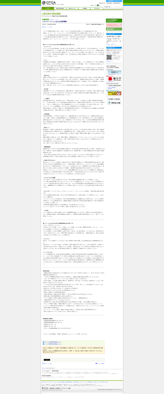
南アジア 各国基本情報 (66, 372)
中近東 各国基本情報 (76, 372)
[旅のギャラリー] (72, 8)
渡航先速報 (48, 377)
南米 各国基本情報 (103, 372)
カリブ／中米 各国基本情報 (94, 372)
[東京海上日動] (114, 104)
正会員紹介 (62, 382)
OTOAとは (44, 382)
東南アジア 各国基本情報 (56, 372)
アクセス (98, 382)
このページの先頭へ (101, 363)
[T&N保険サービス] (114, 99)
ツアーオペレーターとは (53, 382)
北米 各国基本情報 (84, 372)
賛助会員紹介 (69, 382)
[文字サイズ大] (99, 5)
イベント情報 (74, 377)
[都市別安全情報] (60, 8)
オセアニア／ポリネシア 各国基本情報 (109, 373)
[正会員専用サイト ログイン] (114, 1)
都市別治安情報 (81, 377)
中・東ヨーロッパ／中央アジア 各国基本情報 (50, 373)
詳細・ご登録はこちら (112, 44)
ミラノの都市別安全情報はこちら (53, 344)
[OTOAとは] (97, 8)
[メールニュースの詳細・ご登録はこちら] (114, 34)
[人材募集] (84, 8)
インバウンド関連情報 (67, 377)
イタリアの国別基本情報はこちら (53, 342)
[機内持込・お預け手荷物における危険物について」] (114, 94)
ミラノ (56, 19)
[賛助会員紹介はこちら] (114, 29)
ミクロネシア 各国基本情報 (95, 373)
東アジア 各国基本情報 (46, 372)
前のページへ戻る (48, 27)
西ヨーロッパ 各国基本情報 (65, 373)
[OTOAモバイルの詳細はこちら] (114, 48)
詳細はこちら (110, 61)
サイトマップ (84, 382)
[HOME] (48, 8)
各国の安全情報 (108, 389)
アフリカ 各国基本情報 (76, 373)
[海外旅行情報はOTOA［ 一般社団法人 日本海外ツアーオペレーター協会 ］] (52, 4)
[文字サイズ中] (98, 5)
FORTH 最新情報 (112, 87)
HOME (43, 10)
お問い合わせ (104, 382)
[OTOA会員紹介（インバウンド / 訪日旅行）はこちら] (114, 25)
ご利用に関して (76, 382)
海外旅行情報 (101, 389)
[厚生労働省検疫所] (114, 86)
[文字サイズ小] (96, 5)
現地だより (53, 377)
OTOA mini (119, 389)
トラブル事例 (59, 377)
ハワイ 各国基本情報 (85, 373)
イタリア (52, 19)
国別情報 (110, 88)
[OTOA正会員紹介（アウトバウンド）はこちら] (114, 21)
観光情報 (43, 377)
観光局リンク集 (91, 382)
